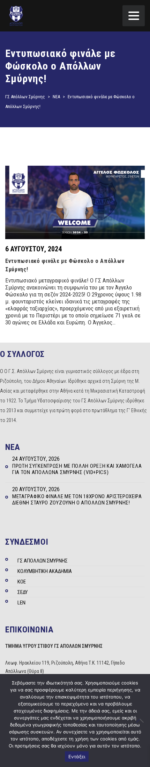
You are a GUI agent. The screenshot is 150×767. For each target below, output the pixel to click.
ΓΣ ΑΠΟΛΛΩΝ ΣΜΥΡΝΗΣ (42, 561)
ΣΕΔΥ (22, 592)
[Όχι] (141, 720)
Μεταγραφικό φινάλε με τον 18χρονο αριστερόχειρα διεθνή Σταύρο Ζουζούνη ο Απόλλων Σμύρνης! (77, 499)
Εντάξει (76, 756)
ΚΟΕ (21, 582)
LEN (21, 603)
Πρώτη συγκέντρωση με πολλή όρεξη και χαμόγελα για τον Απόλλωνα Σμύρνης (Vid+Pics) (77, 469)
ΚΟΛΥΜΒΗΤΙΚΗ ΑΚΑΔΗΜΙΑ (44, 571)
